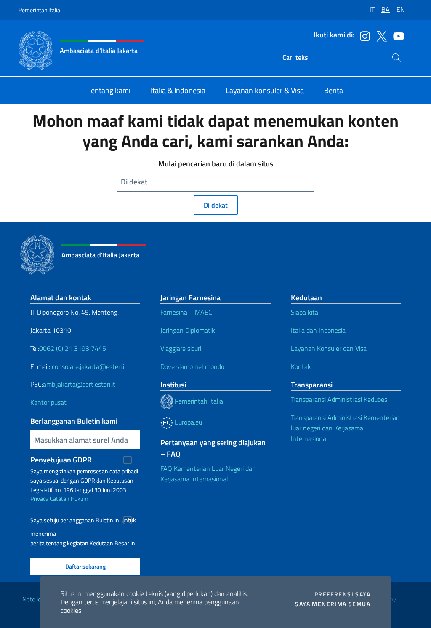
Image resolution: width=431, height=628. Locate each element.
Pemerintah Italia (39, 9)
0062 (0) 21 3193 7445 (72, 348)
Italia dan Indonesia (318, 330)
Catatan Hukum (69, 498)
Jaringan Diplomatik (187, 330)
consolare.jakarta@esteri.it (89, 366)
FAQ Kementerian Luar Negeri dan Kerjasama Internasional (208, 473)
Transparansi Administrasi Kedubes (339, 399)
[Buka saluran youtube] (396, 35)
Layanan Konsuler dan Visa (329, 348)
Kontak (301, 366)
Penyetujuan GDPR (61, 459)
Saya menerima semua (332, 604)
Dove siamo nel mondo (192, 366)
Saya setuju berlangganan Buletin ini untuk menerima (83, 521)
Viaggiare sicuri (180, 348)
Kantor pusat (48, 402)
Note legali (36, 599)
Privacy (39, 498)
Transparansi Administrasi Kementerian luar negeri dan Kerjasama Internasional (345, 428)
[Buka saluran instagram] (362, 35)
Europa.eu (187, 422)
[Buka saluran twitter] (379, 35)
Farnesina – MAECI (187, 312)
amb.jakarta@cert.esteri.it (79, 384)
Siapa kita (304, 312)
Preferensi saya (342, 594)
